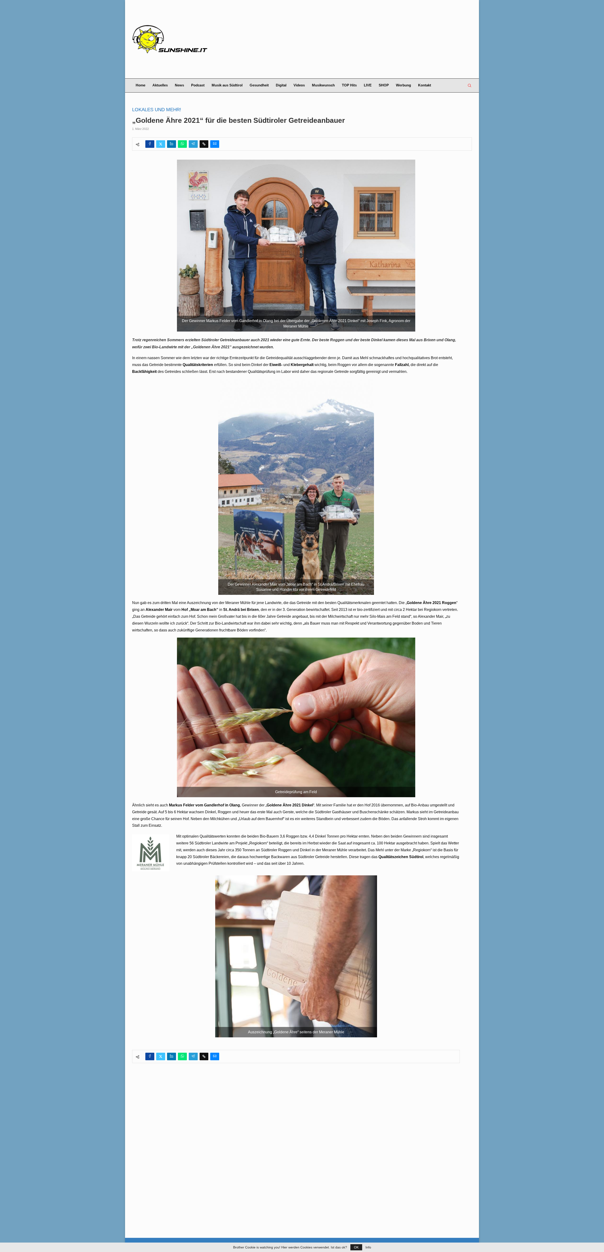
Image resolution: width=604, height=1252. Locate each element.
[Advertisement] (360, 39)
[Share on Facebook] (149, 144)
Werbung (403, 85)
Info (368, 1247)
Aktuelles (160, 85)
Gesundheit (259, 85)
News (179, 85)
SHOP (384, 85)
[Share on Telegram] (193, 144)
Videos (299, 85)
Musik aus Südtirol (227, 85)
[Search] (469, 85)
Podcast (198, 85)
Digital (281, 85)
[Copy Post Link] (204, 144)
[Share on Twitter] (160, 144)
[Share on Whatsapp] (182, 144)
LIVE (368, 85)
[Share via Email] (214, 144)
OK (356, 1247)
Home (140, 85)
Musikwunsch (323, 85)
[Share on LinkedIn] (171, 144)
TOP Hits (349, 85)
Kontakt (424, 85)
